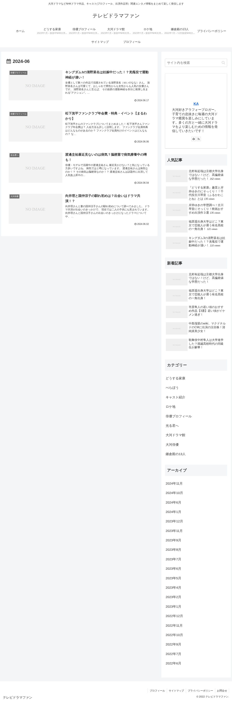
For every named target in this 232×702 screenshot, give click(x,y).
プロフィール (157, 690)
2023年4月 (173, 587)
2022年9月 (173, 644)
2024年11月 (174, 483)
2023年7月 (173, 559)
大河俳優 (172, 444)
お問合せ (222, 690)
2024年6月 (173, 502)
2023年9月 (173, 540)
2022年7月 (173, 654)
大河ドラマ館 (175, 435)
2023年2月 (173, 597)
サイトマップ (176, 690)
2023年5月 (173, 578)
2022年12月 (174, 616)
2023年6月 (173, 568)
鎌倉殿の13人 (176, 454)
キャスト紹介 (175, 397)
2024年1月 (173, 512)
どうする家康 (175, 378)
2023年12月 (174, 521)
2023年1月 (173, 606)
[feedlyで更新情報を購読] (193, 139)
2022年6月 (173, 663)
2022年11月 (174, 625)
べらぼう (172, 387)
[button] (223, 63)
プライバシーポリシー (200, 690)
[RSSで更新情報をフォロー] (198, 139)
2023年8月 (173, 549)
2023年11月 (174, 531)
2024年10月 (174, 493)
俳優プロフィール (179, 416)
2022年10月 (174, 635)
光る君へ (172, 425)
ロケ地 (170, 406)
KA (196, 104)
